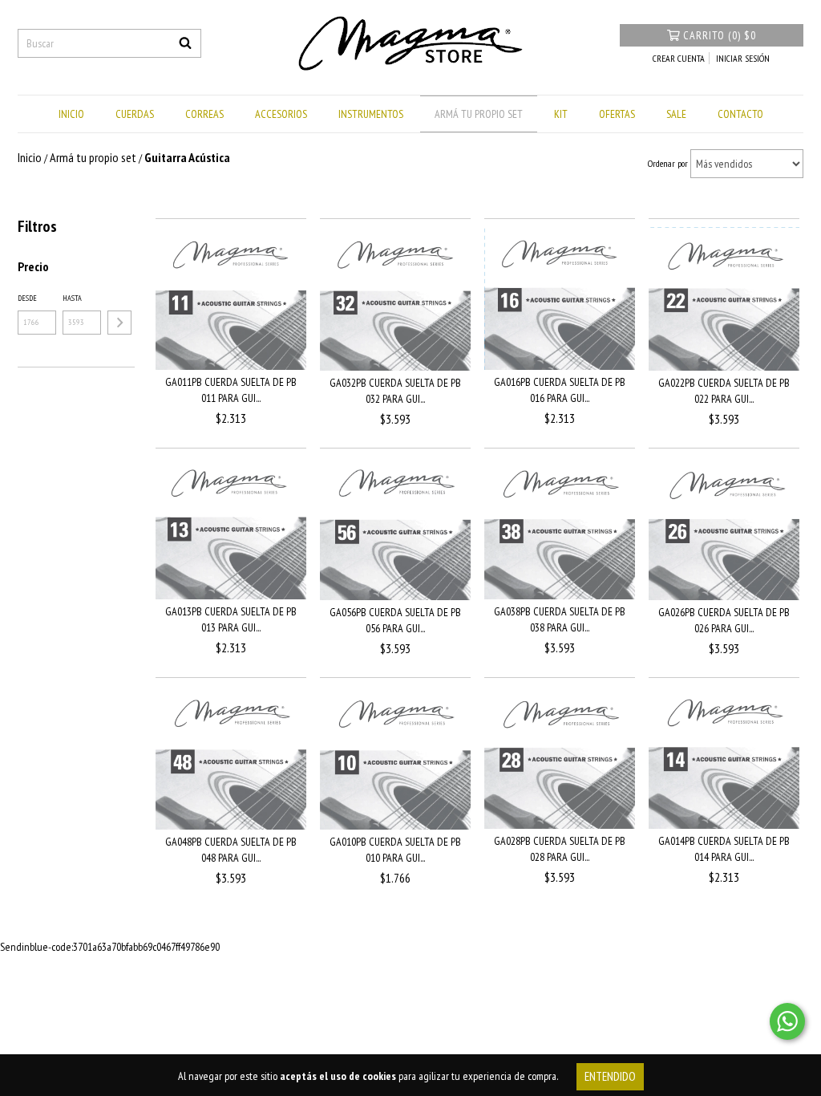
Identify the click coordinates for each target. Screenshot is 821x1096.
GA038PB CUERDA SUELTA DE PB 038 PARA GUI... (559, 619)
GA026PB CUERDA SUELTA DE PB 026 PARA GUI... (724, 620)
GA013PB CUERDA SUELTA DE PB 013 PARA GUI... (231, 619)
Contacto (740, 114)
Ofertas (617, 114)
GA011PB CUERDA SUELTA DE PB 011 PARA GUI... (231, 390)
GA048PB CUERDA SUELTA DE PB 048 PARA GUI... (231, 849)
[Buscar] (185, 43)
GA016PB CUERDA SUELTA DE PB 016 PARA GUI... (559, 390)
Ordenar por (668, 163)
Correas (204, 114)
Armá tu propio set (479, 114)
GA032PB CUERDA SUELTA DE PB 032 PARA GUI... (395, 390)
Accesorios (281, 114)
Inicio (71, 114)
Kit (561, 114)
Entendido (610, 1076)
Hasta (72, 298)
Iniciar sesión (743, 58)
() (719, 35)
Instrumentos (370, 114)
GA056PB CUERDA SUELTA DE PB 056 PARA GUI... (395, 620)
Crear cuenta (679, 58)
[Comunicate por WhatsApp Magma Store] (787, 1021)
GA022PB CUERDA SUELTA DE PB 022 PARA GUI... (724, 390)
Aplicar (119, 323)
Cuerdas (134, 114)
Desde (27, 298)
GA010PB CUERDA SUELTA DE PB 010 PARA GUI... (395, 849)
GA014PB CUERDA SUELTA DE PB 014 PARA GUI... (724, 849)
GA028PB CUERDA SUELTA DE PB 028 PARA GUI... (559, 849)
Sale (676, 114)
